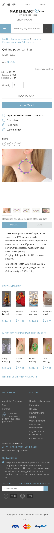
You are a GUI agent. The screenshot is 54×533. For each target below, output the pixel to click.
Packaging (34, 405)
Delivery (33, 408)
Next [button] (49, 298)
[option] (27, 176)
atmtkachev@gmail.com (19, 447)
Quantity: (6, 85)
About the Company (12, 401)
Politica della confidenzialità (36, 426)
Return (32, 416)
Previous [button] (5, 298)
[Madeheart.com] (27, 12)
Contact (6, 408)
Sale (4, 405)
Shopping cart (25, 19)
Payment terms (36, 412)
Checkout (27, 104)
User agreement (37, 420)
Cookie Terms (36, 438)
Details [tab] (14, 224)
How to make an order (40, 401)
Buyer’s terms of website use (37, 433)
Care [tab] (39, 224)
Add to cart (27, 95)
